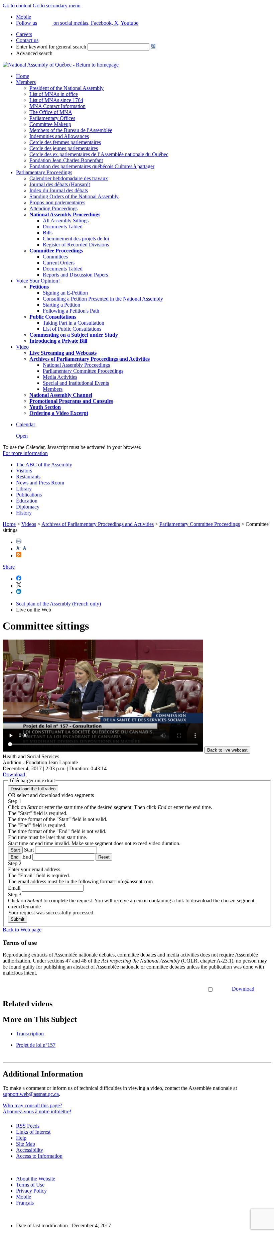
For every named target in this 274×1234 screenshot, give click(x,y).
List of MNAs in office (53, 94)
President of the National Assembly (66, 88)
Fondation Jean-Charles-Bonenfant (66, 160)
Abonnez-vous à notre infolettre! (37, 1111)
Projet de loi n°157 (35, 1045)
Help (21, 1138)
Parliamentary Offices (52, 118)
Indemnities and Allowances (59, 136)
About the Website (35, 1179)
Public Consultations (52, 317)
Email (14, 888)
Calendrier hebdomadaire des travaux (68, 178)
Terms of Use (30, 1185)
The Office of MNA (50, 112)
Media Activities (60, 377)
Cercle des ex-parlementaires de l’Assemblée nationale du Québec (98, 154)
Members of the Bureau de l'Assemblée (70, 130)
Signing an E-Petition (65, 293)
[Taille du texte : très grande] (25, 549)
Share (9, 567)
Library (24, 488)
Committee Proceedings (56, 250)
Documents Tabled (63, 226)
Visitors (24, 470)
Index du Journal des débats (58, 190)
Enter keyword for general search (51, 46)
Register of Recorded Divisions (76, 244)
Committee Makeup (50, 124)
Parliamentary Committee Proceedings (83, 371)
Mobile (23, 1197)
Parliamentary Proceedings (44, 172)
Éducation (26, 500)
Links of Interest (33, 1132)
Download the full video (33, 788)
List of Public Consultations (72, 329)
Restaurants (28, 476)
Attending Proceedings (53, 208)
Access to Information (39, 1156)
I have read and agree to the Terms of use (163, 989)
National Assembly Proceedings (76, 365)
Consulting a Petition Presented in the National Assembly (103, 299)
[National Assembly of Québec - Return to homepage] (61, 65)
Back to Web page (22, 929)
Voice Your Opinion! (38, 281)
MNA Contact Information (57, 106)
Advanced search (34, 53)
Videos (28, 524)
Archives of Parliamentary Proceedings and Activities (97, 524)
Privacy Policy (31, 1191)
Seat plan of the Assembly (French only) (58, 603)
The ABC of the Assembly (44, 464)
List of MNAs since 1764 (56, 100)
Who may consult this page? (32, 1105)
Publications (29, 494)
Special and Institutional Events (76, 383)
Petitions (39, 287)
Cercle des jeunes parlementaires (63, 148)
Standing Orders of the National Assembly (74, 196)
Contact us (27, 40)
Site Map (25, 1144)
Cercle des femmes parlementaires (65, 142)
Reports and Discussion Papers (75, 274)
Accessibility (29, 1150)
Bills (47, 232)
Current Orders (59, 262)
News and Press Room (40, 482)
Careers (24, 34)
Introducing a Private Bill (58, 341)
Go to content (17, 5)
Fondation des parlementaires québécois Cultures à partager (91, 166)
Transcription (30, 1033)
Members (26, 82)
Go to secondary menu (57, 5)
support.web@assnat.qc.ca (31, 1094)
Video (22, 347)
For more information (25, 453)
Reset (104, 857)
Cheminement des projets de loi (76, 238)
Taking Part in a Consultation (73, 323)
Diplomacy (27, 507)
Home (22, 76)
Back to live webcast (227, 750)
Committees (55, 256)
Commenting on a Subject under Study (73, 335)
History (24, 513)
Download (243, 989)
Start (15, 850)
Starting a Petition (61, 305)
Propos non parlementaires (57, 202)
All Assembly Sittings (66, 220)
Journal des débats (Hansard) (59, 184)
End (14, 857)
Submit (17, 919)
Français (25, 1203)
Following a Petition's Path (71, 311)
